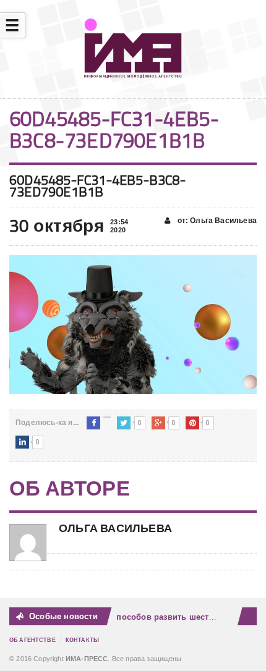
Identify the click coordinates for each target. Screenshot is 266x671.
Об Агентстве (32, 640)
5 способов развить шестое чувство (176, 617)
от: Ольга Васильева (216, 220)
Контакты (82, 640)
